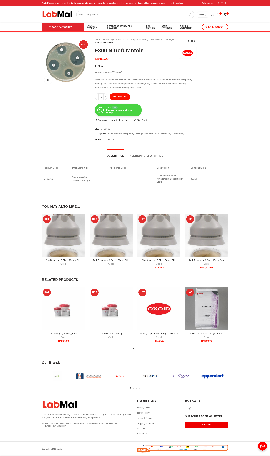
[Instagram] (222, 3)
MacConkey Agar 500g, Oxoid (63, 333)
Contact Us (142, 434)
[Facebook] (218, 3)
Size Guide (142, 120)
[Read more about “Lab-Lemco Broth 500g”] (130, 299)
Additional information (146, 156)
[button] (178, 226)
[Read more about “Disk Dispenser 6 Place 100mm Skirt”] (83, 226)
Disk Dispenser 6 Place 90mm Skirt (206, 260)
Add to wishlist (122, 120)
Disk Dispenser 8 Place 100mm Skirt (111, 260)
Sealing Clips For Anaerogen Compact (159, 333)
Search (190, 14)
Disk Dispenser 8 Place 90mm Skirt (159, 260)
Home (97, 39)
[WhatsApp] (117, 139)
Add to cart (120, 96)
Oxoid (63, 264)
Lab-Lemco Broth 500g (111, 333)
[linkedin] (226, 3)
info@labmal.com (176, 3)
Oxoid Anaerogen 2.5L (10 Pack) (206, 333)
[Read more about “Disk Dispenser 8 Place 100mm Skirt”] (130, 226)
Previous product (188, 41)
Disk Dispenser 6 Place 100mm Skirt (63, 260)
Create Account (215, 27)
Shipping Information (146, 423)
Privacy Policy (143, 408)
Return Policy (143, 413)
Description (115, 156)
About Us (141, 428)
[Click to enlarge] (48, 80)
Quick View (83, 233)
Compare (102, 120)
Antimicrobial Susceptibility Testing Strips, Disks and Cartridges (145, 39)
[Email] (109, 139)
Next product (194, 41)
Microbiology (108, 39)
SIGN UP (206, 424)
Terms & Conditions (146, 418)
